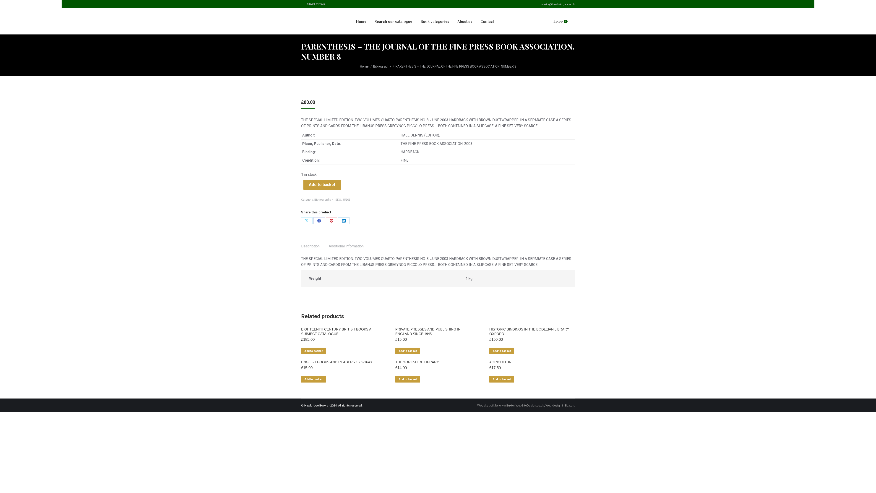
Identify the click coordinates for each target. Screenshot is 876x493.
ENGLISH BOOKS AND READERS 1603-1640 (336, 362)
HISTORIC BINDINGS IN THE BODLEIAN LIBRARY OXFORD (529, 331)
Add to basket (322, 184)
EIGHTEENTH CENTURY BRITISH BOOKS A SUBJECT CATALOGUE (336, 331)
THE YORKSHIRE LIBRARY (417, 362)
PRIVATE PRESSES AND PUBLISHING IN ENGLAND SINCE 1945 (428, 331)
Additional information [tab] (346, 246)
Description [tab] (310, 246)
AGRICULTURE (501, 362)
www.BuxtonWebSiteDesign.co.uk (521, 405)
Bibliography (322, 199)
